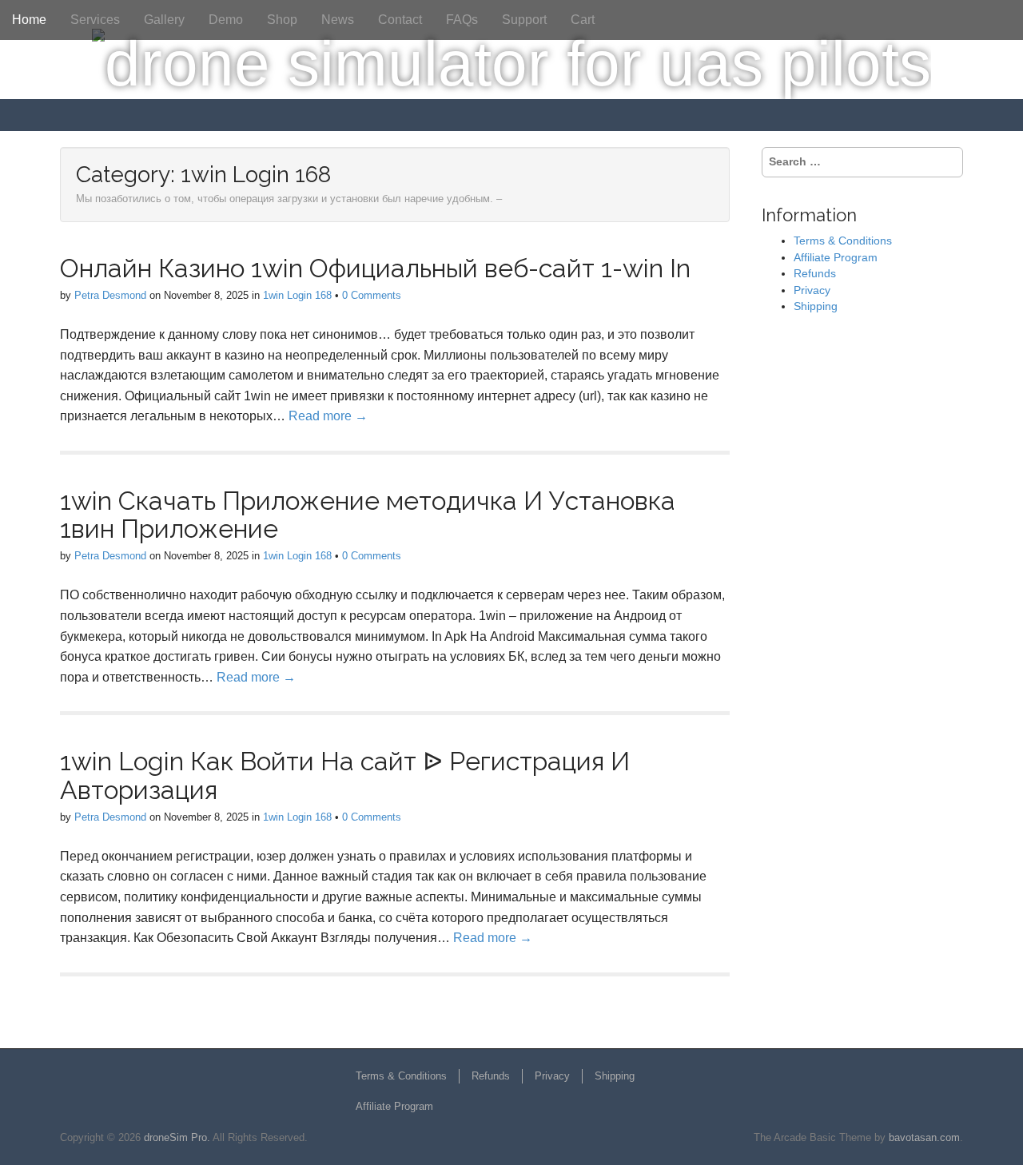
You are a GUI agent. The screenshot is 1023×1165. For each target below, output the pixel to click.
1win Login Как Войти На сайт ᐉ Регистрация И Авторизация (345, 775)
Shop (282, 19)
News (337, 19)
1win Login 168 (297, 295)
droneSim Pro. (177, 1137)
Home (29, 19)
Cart (583, 19)
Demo (226, 19)
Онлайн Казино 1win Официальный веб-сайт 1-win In (375, 268)
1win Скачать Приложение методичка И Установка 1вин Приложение (367, 514)
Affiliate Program (836, 257)
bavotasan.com (924, 1137)
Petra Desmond (110, 295)
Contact (400, 19)
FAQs (462, 19)
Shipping (816, 306)
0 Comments (371, 295)
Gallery (164, 19)
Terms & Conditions (843, 240)
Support (524, 19)
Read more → (328, 416)
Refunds (815, 273)
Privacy (812, 290)
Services (95, 19)
